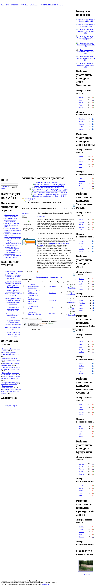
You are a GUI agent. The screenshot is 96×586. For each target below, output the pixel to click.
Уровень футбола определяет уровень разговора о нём (13, 308)
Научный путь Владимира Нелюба (34, 313)
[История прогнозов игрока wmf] (93, 284)
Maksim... (82, 373)
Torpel (81, 426)
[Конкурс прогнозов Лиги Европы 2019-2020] (49, 186)
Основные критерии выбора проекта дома (11, 215)
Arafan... (81, 107)
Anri (80, 495)
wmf (80, 284)
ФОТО (40, 5)
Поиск (32, 318)
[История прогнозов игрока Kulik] (93, 493)
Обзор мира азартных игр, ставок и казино (12, 253)
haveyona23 (52, 300)
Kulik (80, 493)
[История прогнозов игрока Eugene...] (93, 471)
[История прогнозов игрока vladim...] (92, 127)
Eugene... (81, 471)
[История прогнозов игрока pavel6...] (92, 249)
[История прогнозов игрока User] (93, 100)
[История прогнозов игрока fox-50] (92, 363)
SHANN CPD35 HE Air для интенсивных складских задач (11, 219)
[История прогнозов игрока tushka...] (93, 352)
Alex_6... (81, 186)
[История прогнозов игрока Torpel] (93, 426)
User (80, 100)
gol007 (81, 183)
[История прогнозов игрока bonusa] (93, 429)
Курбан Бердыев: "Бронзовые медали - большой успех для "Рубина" (11, 391)
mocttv (81, 305)
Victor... (81, 121)
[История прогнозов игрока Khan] (93, 105)
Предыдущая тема (42, 277)
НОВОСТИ (10, 5)
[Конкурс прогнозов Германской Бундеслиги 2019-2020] (49, 194)
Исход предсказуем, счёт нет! (13, 328)
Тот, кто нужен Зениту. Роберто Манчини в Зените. (13, 315)
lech (80, 371)
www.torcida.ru (46, 584)
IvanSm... (82, 102)
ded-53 (81, 488)
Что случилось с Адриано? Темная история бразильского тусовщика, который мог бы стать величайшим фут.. (13, 275)
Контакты (60, 5)
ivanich (52, 307)
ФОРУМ (22, 5)
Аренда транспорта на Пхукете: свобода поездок (12, 242)
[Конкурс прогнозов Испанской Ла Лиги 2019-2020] (49, 191)
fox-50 (81, 363)
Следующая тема (56, 277)
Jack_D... (82, 188)
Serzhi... (81, 227)
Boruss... (81, 537)
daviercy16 (25, 213)
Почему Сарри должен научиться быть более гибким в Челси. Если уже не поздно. (13, 292)
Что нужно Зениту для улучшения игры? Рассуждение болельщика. (13, 322)
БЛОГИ (16, 5)
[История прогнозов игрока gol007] (93, 183)
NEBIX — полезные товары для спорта (11, 246)
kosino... (81, 244)
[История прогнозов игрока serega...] (93, 436)
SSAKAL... (82, 303)
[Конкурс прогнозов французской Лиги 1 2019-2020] (49, 196)
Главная (3, 5)
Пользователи (25, 318)
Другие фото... (85, 574)
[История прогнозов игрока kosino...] (92, 244)
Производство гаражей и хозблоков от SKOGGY (12, 249)
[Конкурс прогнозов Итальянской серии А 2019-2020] (49, 192)
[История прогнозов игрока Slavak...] (93, 97)
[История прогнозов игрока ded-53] (93, 488)
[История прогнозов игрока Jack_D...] (93, 188)
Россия (35, 5)
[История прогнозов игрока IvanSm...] (93, 102)
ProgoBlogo (52, 286)
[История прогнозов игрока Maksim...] (92, 374)
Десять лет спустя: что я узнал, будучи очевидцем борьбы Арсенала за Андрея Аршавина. (13, 284)
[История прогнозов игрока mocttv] (93, 306)
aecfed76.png (41, 216)
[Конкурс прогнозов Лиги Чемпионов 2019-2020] (49, 184)
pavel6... (81, 249)
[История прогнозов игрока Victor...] (92, 121)
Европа (28, 200)
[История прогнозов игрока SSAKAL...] (93, 303)
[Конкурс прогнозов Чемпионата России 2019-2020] (49, 187)
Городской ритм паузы (11, 228)
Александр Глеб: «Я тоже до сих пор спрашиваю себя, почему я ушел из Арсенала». (13, 301)
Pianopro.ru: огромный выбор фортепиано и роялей (11, 225)
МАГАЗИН (52, 5)
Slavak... (81, 97)
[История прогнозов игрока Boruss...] (93, 537)
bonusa (81, 428)
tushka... (81, 352)
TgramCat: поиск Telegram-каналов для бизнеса (12, 256)
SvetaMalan (52, 293)
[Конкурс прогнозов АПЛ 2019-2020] (49, 189)
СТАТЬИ (46, 5)
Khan (80, 105)
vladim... (81, 126)
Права (38, 318)
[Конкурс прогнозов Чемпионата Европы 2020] (48, 182)
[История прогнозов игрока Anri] (93, 496)
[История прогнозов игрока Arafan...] (93, 108)
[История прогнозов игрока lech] (92, 371)
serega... (81, 436)
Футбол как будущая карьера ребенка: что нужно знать (13, 334)
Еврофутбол (29, 5)
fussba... (81, 366)
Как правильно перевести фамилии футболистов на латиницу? (12, 238)
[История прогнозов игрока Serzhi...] (93, 227)
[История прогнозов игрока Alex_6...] (93, 186)
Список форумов (30, 199)
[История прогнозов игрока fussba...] (92, 366)
